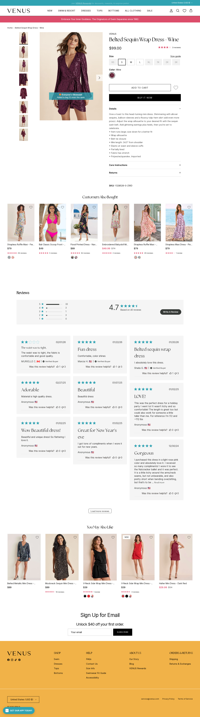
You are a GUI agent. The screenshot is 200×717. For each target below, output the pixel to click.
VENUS (112, 33)
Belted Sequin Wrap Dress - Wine (29, 28)
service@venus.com (150, 699)
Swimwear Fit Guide (96, 673)
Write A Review (170, 312)
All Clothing (133, 10)
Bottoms (113, 10)
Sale (149, 10)
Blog (131, 663)
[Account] (170, 10)
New (49, 10)
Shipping (173, 659)
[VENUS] (18, 11)
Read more (159, 482)
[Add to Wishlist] (175, 87)
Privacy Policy (168, 699)
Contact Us (92, 663)
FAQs (88, 659)
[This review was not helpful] (62, 366)
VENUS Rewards (137, 668)
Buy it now (144, 97)
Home (10, 28)
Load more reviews (100, 511)
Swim (56, 659)
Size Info (90, 668)
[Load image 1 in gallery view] (71, 76)
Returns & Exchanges (180, 663)
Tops (99, 10)
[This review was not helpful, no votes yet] (62, 407)
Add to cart (139, 87)
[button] (19, 710)
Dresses (86, 10)
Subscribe (122, 632)
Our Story (134, 659)
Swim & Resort (66, 10)
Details (112, 108)
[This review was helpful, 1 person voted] (58, 366)
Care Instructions (118, 165)
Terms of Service (185, 699)
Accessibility (92, 677)
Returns (113, 172)
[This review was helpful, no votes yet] (57, 407)
